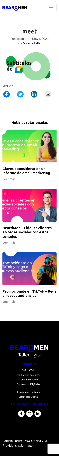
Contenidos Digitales (28, 384)
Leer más (8, 179)
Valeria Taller (32, 43)
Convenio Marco (28, 379)
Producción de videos (28, 374)
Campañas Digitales (28, 391)
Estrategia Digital (28, 396)
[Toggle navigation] (51, 7)
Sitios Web (28, 370)
